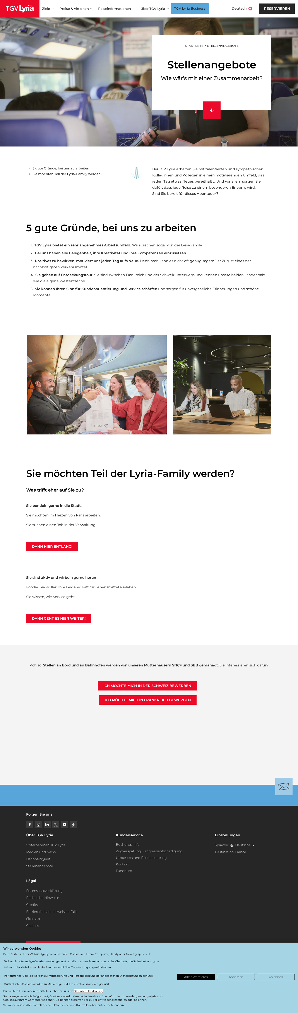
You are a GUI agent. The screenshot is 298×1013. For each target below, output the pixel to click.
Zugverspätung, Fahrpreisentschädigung (149, 851)
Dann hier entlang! (52, 546)
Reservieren (277, 9)
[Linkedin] (47, 824)
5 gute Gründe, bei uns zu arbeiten (61, 168)
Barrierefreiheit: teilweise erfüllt (51, 912)
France (240, 852)
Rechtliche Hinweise (42, 898)
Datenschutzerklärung (44, 891)
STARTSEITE (194, 46)
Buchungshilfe (127, 844)
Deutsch (239, 8)
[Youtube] (64, 824)
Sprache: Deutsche (233, 845)
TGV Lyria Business (190, 8)
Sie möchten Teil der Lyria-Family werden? (67, 174)
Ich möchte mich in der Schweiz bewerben (147, 686)
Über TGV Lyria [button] (152, 9)
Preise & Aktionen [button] (74, 9)
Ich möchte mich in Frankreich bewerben (148, 700)
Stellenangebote (39, 866)
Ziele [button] (46, 9)
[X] (55, 824)
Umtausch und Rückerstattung (141, 858)
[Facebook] (29, 824)
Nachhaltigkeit (38, 859)
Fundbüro (124, 871)
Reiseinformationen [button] (114, 9)
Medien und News (41, 852)
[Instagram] (38, 824)
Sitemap (33, 919)
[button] (97, 384)
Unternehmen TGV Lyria (46, 845)
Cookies (32, 926)
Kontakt (122, 864)
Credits (32, 905)
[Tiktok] (73, 824)
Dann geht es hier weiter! (59, 618)
